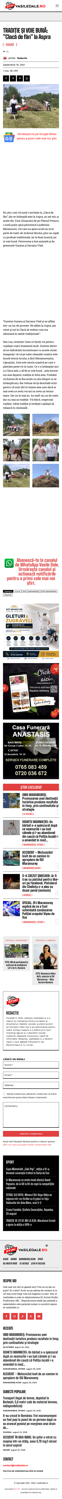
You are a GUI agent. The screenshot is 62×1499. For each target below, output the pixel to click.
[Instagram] (14, 1316)
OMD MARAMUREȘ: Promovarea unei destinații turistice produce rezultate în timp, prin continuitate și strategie (40, 802)
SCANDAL (27, 895)
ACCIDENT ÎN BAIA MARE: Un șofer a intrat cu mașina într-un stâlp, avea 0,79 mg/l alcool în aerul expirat (30, 1441)
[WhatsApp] (27, 78)
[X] (13, 78)
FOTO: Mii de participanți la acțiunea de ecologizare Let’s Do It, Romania (16, 965)
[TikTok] (22, 1316)
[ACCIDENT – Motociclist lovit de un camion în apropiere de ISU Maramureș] (11, 858)
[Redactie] (5, 58)
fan (24, 591)
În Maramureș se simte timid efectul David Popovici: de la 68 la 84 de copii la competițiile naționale (30, 1184)
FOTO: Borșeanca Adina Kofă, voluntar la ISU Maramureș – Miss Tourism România (46, 978)
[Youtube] (39, 1316)
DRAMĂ (10, 44)
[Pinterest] (20, 78)
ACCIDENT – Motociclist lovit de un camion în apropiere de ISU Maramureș (37, 858)
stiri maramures (48, 591)
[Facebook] (6, 78)
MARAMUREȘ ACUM (31, 868)
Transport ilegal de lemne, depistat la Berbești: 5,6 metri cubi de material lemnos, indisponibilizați (30, 1402)
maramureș (33, 591)
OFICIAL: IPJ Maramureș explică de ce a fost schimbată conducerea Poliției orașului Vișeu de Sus (38, 910)
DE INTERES (28, 814)
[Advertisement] (31, 178)
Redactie (22, 58)
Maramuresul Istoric (33, 845)
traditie (7, 595)
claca (17, 591)
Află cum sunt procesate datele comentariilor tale (27, 1144)
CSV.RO (17, 1489)
